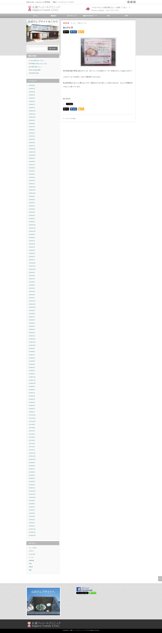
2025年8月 (32, 123)
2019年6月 (32, 358)
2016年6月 (32, 472)
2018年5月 (32, 399)
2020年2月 (32, 332)
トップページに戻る (69, 118)
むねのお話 (32, 554)
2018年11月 (32, 380)
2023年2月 (32, 218)
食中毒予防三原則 (34, 73)
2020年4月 (32, 326)
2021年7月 (32, 278)
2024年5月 (32, 171)
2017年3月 (32, 443)
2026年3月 (32, 101)
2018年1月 (32, 412)
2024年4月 (32, 174)
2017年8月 (32, 427)
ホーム (35, 16)
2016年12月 (32, 453)
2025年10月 (32, 117)
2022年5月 (32, 247)
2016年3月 (32, 481)
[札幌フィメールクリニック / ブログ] (45, 10)
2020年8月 (32, 313)
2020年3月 (32, 329)
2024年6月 (32, 167)
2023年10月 (32, 193)
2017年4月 (32, 440)
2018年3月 (32, 405)
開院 (30, 570)
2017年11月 (32, 418)
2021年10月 (32, 269)
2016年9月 (32, 462)
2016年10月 (32, 459)
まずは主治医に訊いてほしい (37, 60)
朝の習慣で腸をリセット (35, 66)
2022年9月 (32, 234)
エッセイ (73, 23)
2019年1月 (32, 373)
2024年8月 (32, 161)
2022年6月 (32, 244)
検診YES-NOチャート (90, 16)
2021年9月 (32, 272)
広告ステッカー (82, 23)
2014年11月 (32, 532)
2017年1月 (32, 450)
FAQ (108, 16)
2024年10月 (32, 155)
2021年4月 (32, 288)
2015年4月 (32, 516)
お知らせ (31, 551)
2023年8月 (32, 199)
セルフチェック (72, 16)
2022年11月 (32, 228)
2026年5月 (32, 95)
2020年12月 (32, 301)
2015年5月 (32, 513)
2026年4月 (32, 98)
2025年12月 (32, 110)
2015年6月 (32, 510)
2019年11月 (32, 342)
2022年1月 (32, 259)
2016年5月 (32, 475)
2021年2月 (32, 294)
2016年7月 (32, 469)
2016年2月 (32, 484)
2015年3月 (32, 519)
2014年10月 (32, 535)
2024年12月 (32, 148)
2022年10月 (32, 231)
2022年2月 (32, 256)
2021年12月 (32, 263)
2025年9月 (32, 120)
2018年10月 (32, 383)
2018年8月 (32, 389)
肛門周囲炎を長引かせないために (38, 63)
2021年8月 (32, 275)
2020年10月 (32, 307)
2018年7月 (32, 392)
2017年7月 (32, 431)
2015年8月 (32, 503)
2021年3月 (32, 291)
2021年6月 (32, 282)
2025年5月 (32, 133)
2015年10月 (32, 497)
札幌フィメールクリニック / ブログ (79, 630)
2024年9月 (32, 158)
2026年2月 (32, 104)
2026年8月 (32, 85)
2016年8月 (32, 465)
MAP (126, 16)
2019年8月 (32, 351)
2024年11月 (32, 152)
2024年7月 (32, 164)
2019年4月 (32, 364)
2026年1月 (32, 107)
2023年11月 (32, 190)
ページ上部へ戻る (160, 578)
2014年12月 (32, 529)
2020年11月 (32, 304)
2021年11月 (32, 266)
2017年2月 (32, 446)
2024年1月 (32, 183)
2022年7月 (32, 240)
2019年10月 (32, 345)
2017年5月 (32, 437)
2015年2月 (32, 522)
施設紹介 (54, 16)
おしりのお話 (32, 547)
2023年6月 (32, 206)
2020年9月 (32, 310)
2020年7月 (32, 316)
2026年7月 (32, 88)
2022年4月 (32, 250)
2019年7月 (32, 354)
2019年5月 (32, 361)
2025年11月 (32, 114)
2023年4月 (32, 212)
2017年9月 (32, 424)
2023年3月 (32, 215)
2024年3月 (32, 177)
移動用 (31, 566)
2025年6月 (32, 129)
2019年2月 (32, 370)
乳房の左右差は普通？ (35, 70)
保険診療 (31, 560)
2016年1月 (32, 487)
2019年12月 (32, 339)
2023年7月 (32, 202)
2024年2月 (32, 180)
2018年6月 (32, 396)
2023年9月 (32, 196)
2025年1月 (32, 145)
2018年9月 (32, 386)
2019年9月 (32, 348)
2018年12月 (32, 377)
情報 (30, 563)
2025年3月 (32, 139)
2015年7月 (32, 507)
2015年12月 (32, 491)
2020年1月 (32, 335)
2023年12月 (32, 187)
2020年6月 (32, 320)
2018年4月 (32, 402)
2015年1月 (32, 526)
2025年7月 (32, 126)
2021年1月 (32, 297)
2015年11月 (32, 494)
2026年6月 (32, 92)
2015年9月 (32, 500)
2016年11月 (32, 456)
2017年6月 (32, 434)
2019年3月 (32, 367)
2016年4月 (32, 478)
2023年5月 (32, 209)
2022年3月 (32, 253)
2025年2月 (32, 142)
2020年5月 (32, 323)
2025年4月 (32, 136)
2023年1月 (32, 221)
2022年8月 (32, 237)
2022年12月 (32, 225)
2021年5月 (32, 285)
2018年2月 (32, 408)
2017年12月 (32, 415)
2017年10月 (32, 421)
